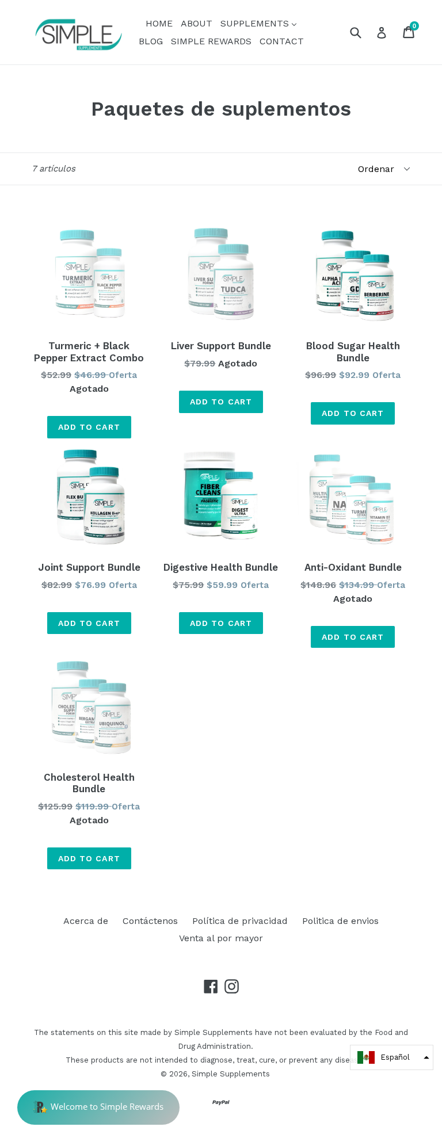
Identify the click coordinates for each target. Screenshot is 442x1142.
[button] (391, 1057)
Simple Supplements (231, 1074)
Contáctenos (150, 920)
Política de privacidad (240, 920)
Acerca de (85, 920)
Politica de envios (340, 920)
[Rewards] (98, 1107)
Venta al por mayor (221, 938)
